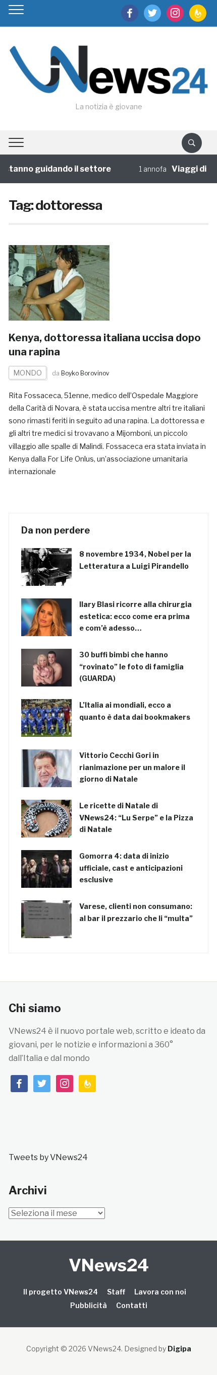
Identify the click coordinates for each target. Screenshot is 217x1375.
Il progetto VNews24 (60, 1291)
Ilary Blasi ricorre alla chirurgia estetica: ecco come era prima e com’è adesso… (135, 616)
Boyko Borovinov (85, 373)
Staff (116, 1291)
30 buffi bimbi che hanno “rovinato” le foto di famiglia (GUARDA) (131, 666)
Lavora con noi (160, 1291)
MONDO (27, 372)
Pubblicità (88, 1305)
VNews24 (109, 1265)
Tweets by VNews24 (48, 1157)
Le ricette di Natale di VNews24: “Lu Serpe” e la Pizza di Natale (136, 817)
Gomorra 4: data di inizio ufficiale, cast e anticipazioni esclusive (131, 868)
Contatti (131, 1305)
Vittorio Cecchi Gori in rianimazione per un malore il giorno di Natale (132, 767)
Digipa (179, 1348)
